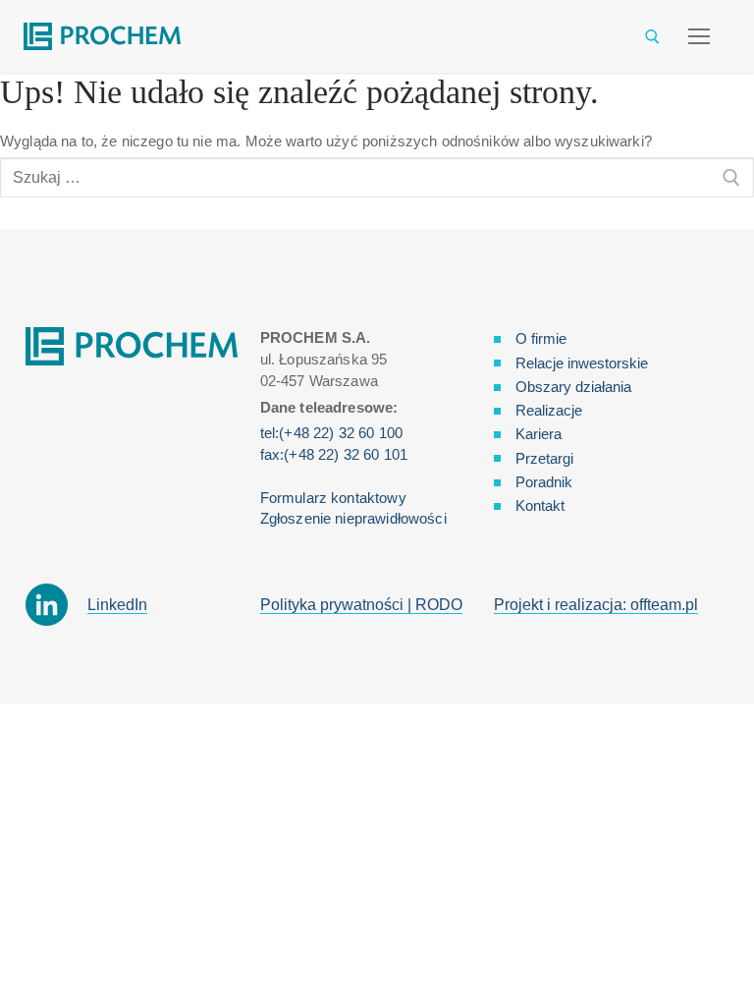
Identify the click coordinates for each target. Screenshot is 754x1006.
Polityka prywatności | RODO (361, 604)
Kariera (538, 433)
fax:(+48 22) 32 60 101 (333, 454)
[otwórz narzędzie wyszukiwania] (652, 36)
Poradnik (543, 482)
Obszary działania (573, 386)
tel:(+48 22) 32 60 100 (331, 432)
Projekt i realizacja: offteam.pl (596, 604)
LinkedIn (117, 604)
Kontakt (540, 505)
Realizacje (548, 410)
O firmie (540, 338)
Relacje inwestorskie (581, 363)
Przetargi (544, 458)
